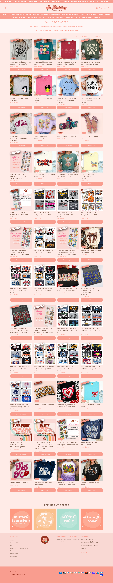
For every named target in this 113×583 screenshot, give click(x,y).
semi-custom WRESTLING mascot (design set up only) (44, 252)
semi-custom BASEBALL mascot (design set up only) (19, 407)
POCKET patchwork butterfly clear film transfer (88, 176)
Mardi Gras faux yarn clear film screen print (66, 484)
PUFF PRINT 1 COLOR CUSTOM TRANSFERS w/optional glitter (18, 445)
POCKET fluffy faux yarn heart (90, 406)
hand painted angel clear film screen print (67, 175)
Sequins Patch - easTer (66, 136)
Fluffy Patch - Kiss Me (19, 483)
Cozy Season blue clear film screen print (43, 484)
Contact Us (13, 559)
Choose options (21, 184)
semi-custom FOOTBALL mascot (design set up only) (43, 290)
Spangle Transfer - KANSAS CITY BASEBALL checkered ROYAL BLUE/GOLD (90, 291)
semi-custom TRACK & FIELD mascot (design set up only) (67, 330)
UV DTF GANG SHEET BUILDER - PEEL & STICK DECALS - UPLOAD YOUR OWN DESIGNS (43, 446)
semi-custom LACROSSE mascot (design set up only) (91, 330)
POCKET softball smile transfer (43, 99)
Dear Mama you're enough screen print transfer (18, 138)
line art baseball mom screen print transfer (66, 63)
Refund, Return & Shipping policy (19, 548)
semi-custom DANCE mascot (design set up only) (43, 214)
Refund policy (49, 579)
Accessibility (13, 556)
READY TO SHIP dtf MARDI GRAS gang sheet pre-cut (67, 444)
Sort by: (76, 36)
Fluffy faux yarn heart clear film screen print (66, 406)
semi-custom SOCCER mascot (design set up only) (66, 369)
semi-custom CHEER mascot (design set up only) (19, 290)
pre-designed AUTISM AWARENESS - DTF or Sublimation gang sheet (67, 252)
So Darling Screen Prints (20, 580)
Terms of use (14, 551)
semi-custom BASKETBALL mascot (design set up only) (20, 369)
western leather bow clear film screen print (92, 251)
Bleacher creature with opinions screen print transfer (90, 100)
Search (12, 540)
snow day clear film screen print (89, 444)
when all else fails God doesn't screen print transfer (66, 100)
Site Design (31, 580)
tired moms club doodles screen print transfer (20, 63)
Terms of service (66, 579)
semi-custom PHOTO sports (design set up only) (90, 214)
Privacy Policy (14, 553)
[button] (5, 8)
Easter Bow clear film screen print (42, 137)
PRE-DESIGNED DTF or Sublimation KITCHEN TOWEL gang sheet (19, 176)
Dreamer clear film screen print (92, 484)
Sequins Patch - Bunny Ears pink (90, 137)
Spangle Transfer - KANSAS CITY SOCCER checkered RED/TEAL (19, 330)
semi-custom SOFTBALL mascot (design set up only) (90, 369)
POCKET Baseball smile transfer (19, 99)
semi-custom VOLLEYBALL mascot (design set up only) (44, 369)
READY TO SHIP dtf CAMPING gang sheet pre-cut (19, 214)
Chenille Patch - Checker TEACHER (44, 406)
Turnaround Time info (16, 543)
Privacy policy (57, 579)
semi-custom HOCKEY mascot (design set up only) (66, 214)
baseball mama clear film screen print (44, 175)
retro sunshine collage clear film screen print (43, 63)
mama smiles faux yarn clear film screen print (67, 290)
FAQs (11, 545)
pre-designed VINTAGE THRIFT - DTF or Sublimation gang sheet (44, 330)
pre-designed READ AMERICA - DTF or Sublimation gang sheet (20, 252)
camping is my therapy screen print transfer (90, 63)
